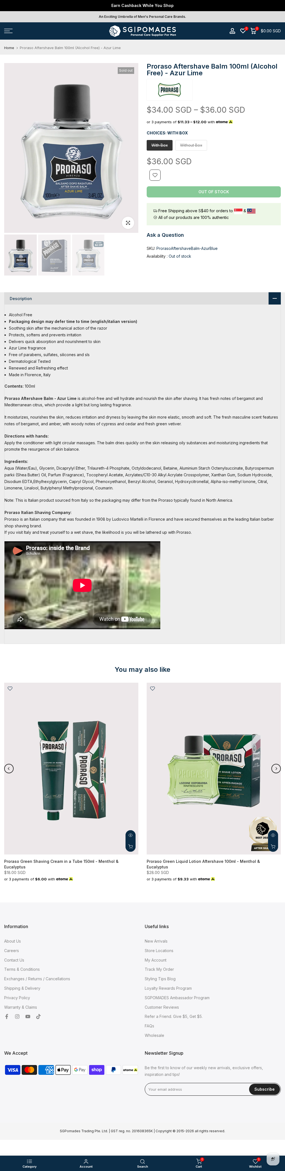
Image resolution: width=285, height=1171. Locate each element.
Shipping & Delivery (22, 988)
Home (9, 48)
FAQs (149, 1025)
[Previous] (9, 768)
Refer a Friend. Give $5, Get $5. (174, 1016)
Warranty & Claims (20, 1007)
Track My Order (159, 969)
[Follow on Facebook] (6, 1016)
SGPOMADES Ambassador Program (177, 997)
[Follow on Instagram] (17, 1016)
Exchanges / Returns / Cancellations (37, 978)
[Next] (276, 768)
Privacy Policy (17, 997)
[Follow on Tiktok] (38, 1016)
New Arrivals (156, 941)
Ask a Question (165, 235)
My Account (155, 960)
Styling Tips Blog (160, 978)
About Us (12, 941)
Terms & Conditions (22, 969)
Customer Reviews (162, 1007)
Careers (11, 950)
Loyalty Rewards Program (168, 988)
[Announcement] (142, 5)
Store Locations (159, 950)
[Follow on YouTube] (27, 1016)
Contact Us (14, 960)
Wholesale (154, 1035)
